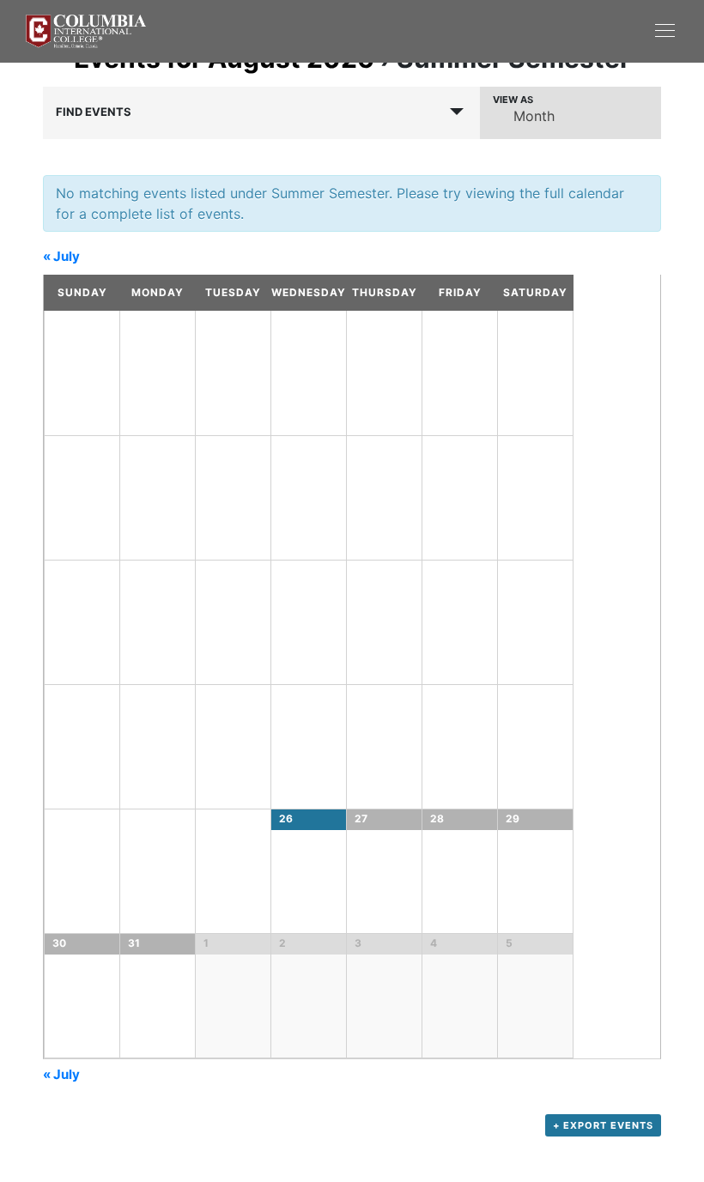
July (61, 256)
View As (513, 100)
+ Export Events (603, 1125)
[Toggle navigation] (515, 30)
